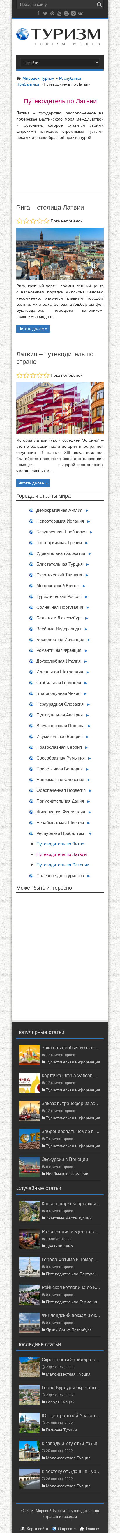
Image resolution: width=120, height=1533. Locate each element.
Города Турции (60, 1402)
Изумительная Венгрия (59, 736)
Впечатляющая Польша (60, 725)
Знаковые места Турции (69, 1218)
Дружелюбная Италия (58, 660)
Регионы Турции (61, 1430)
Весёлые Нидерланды (58, 628)
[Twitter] (45, 14)
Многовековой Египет (57, 585)
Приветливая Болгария (59, 768)
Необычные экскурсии (67, 1173)
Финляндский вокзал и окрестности (71, 1315)
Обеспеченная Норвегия (61, 790)
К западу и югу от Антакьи (69, 1443)
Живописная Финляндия (60, 811)
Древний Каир (59, 1246)
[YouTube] (59, 14)
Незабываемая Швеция (60, 822)
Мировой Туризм (37, 78)
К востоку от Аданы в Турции (71, 1471)
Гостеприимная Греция (59, 542)
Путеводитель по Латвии (61, 854)
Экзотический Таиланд (59, 574)
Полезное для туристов (60, 875)
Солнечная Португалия (59, 607)
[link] (60, 278)
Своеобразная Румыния (60, 757)
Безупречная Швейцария (61, 531)
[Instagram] (73, 14)
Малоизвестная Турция (68, 1374)
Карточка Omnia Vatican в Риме (71, 1075)
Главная (93, 1529)
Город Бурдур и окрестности (71, 1387)
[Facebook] (38, 14)
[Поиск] (99, 4)
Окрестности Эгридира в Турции (71, 1359)
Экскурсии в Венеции (65, 1159)
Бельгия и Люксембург (59, 617)
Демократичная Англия (59, 510)
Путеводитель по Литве (60, 843)
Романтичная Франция (58, 650)
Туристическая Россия (59, 596)
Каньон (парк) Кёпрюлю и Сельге (71, 1203)
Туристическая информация (73, 1062)
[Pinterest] (52, 14)
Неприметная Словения (60, 779)
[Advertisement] (60, 956)
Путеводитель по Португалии (73, 1274)
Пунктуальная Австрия (59, 714)
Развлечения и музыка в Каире (71, 1231)
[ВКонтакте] (80, 14)
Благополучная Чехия (58, 693)
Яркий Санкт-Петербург (68, 1329)
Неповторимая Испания (60, 520)
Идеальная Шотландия (59, 671)
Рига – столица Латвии (50, 207)
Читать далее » (32, 328)
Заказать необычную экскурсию (71, 1047)
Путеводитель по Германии (72, 1302)
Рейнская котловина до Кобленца (71, 1287)
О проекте (67, 1529)
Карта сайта (37, 1529)
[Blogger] (66, 14)
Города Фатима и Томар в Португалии (71, 1259)
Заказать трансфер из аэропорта (71, 1103)
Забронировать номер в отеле (71, 1131)
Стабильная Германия (58, 682)
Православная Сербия (59, 747)
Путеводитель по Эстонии (62, 864)
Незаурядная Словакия (60, 704)
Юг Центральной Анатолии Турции (71, 1415)
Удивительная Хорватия (60, 553)
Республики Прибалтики (60, 833)
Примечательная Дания (60, 801)
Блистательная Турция (59, 564)
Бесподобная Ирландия (60, 639)
